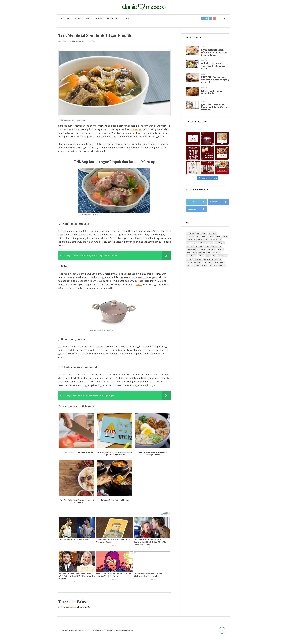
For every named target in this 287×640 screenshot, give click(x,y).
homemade (211, 249)
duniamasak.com (215, 240)
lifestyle (215, 256)
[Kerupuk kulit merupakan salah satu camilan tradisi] (222, 138)
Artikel (77, 18)
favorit (210, 243)
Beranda (65, 18)
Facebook (213, 202)
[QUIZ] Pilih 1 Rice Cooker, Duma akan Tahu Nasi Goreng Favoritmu (214, 107)
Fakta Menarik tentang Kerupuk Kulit (211, 92)
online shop (198, 259)
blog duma (212, 233)
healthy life (191, 249)
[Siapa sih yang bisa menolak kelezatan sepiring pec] (222, 167)
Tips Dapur (195, 266)
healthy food (216, 246)
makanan (223, 256)
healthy (207, 246)
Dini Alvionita (78, 41)
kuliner (201, 256)
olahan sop (136, 129)
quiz (219, 259)
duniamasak (191, 240)
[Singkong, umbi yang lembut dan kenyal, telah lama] (222, 153)
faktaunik (202, 243)
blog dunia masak (207, 236)
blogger (218, 236)
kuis (209, 253)
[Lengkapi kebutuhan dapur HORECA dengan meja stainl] (207, 138)
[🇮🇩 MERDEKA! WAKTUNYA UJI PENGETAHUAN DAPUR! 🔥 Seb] (192, 167)
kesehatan (197, 253)
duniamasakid (192, 243)
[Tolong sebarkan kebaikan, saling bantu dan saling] (192, 138)
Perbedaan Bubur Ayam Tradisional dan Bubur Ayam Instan (214, 66)
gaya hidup (199, 246)
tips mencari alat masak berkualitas (213, 266)
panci (138, 284)
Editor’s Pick (114, 18)
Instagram (192, 209)
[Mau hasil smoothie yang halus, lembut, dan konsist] (207, 167)
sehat (222, 262)
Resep (88, 18)
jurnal (189, 253)
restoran (208, 262)
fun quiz (190, 246)
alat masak (191, 233)
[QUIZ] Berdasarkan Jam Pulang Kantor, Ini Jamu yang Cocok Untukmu (214, 52)
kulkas (208, 256)
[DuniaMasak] (143, 7)
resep (200, 262)
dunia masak (202, 240)
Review (99, 18)
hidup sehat (201, 249)
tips (188, 266)
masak (189, 259)
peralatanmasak (210, 259)
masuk (71, 607)
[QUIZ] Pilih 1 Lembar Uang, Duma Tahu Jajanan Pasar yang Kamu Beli (215, 79)
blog (204, 233)
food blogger (219, 243)
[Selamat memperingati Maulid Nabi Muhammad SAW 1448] (207, 153)
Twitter (191, 202)
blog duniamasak (193, 236)
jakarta (220, 249)
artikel (199, 233)
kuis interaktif (191, 256)
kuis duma (216, 253)
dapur (225, 236)
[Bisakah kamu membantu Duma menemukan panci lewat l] (192, 153)
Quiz (127, 18)
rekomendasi (191, 262)
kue (204, 253)
